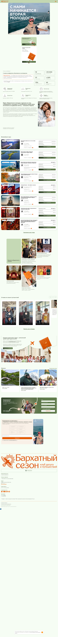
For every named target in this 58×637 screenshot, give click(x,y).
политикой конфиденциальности (13, 440)
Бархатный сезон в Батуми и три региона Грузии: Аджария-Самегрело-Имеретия (28, 162)
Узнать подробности (47, 146)
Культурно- (21, 432)
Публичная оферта (4, 502)
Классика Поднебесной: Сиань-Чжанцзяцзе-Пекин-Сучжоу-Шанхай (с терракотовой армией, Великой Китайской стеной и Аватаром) (29, 221)
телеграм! (7, 411)
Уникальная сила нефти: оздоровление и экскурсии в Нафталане (28, 209)
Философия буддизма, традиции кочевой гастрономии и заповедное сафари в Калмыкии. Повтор (29, 197)
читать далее (4, 388)
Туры (13, 432)
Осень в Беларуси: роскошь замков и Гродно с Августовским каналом (29, 174)
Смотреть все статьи (53, 368)
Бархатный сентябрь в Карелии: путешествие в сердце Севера (27, 152)
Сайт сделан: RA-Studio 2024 (5, 505)
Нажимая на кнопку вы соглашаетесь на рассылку (10, 440)
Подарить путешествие (8, 348)
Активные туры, (21, 426)
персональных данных (46, 409)
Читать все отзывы (29, 329)
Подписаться (17, 438)
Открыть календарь (29, 44)
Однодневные (13, 426)
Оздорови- (21, 429)
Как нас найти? (4, 484)
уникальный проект (12, 341)
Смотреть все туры (29, 232)
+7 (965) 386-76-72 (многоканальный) (7, 478)
